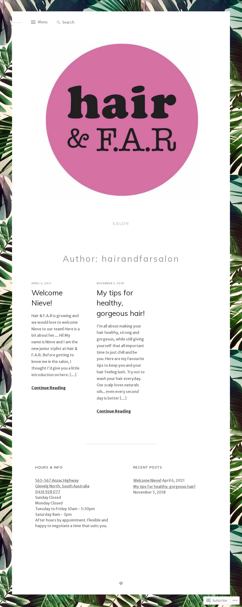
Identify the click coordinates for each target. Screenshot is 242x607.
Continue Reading (48, 387)
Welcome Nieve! (47, 298)
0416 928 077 (47, 491)
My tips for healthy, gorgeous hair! (121, 303)
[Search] (58, 22)
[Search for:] (87, 22)
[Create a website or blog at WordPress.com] (121, 583)
